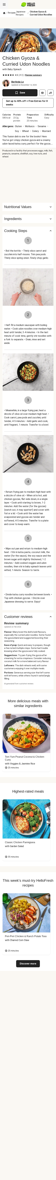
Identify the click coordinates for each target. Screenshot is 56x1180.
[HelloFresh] (28, 4)
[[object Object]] (42, 93)
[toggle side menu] (4, 4)
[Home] (4, 13)
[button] (28, 218)
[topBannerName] (28, 23)
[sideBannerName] (28, 180)
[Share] (50, 93)
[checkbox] (3, 75)
